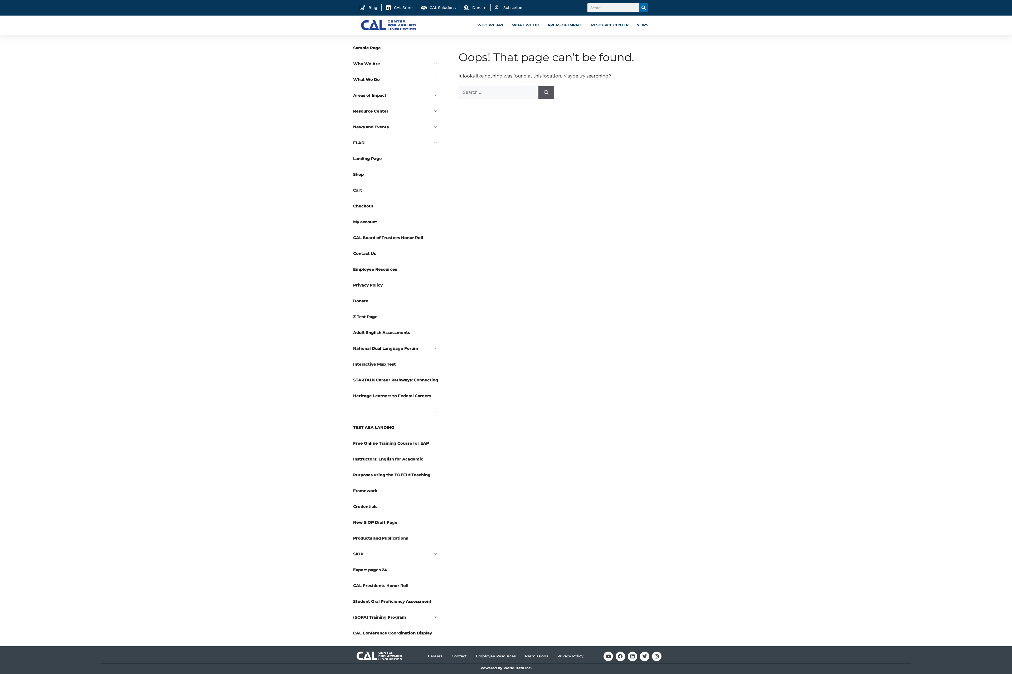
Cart (357, 190)
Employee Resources (375, 269)
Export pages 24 (370, 569)
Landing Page (367, 158)
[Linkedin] (632, 656)
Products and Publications (380, 538)
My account (365, 221)
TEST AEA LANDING (373, 427)
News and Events (371, 126)
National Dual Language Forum (385, 348)
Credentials (365, 506)
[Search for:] (498, 92)
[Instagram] (656, 656)
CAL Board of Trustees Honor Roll (388, 237)
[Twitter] (644, 656)
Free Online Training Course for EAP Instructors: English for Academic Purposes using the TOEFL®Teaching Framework (392, 467)
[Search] (643, 7)
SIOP (358, 553)
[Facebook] (620, 656)
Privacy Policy (368, 285)
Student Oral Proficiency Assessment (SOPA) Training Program (392, 609)
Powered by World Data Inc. (506, 668)
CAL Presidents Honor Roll (380, 585)
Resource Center (610, 25)
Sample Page (367, 47)
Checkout (363, 205)
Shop (358, 174)
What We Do (525, 25)
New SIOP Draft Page (375, 522)
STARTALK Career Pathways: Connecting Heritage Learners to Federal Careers (395, 387)
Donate (360, 300)
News (642, 25)
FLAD (358, 142)
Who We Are (490, 25)
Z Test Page (365, 316)
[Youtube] (608, 656)
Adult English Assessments (381, 332)
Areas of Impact (565, 25)
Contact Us (364, 253)
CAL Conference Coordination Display (392, 633)
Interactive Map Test (374, 364)
